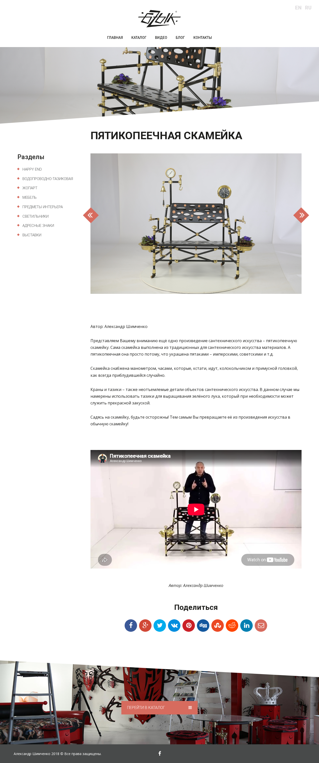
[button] (106, 223)
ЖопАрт (29, 188)
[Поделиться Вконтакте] (174, 625)
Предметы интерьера (42, 207)
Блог (180, 38)
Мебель (29, 197)
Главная (115, 38)
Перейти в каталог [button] (146, 707)
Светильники (35, 216)
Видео (161, 38)
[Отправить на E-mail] (261, 625)
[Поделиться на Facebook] (131, 625)
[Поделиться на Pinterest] (188, 625)
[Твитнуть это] (160, 625)
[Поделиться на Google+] (145, 625)
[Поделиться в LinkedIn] (246, 625)
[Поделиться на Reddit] (232, 625)
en (298, 8)
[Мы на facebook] (159, 753)
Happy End (32, 169)
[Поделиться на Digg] (203, 625)
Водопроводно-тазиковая (47, 179)
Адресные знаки (38, 225)
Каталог (139, 38)
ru (308, 8)
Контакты (202, 38)
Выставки (31, 235)
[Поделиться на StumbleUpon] (217, 625)
